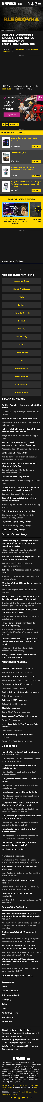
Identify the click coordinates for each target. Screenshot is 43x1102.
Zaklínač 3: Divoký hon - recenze (17, 668)
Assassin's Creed (22, 281)
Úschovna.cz (24, 1040)
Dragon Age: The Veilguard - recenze (19, 716)
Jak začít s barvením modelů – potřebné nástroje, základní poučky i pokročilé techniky (21, 925)
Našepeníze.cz (19, 1046)
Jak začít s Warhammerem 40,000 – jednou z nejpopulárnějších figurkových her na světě (21, 916)
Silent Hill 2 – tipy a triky (13, 530)
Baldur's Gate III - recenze (14, 704)
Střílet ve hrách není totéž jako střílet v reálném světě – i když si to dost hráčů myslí (20, 641)
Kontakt (5, 1088)
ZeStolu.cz (7, 1036)
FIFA (22, 361)
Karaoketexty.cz (9, 1040)
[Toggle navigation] (39, 3)
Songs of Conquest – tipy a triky (17, 494)
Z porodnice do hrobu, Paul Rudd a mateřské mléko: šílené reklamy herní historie (20, 632)
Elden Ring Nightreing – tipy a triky (18, 511)
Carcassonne (8, 982)
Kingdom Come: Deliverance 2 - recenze (21, 680)
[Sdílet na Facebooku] (3, 124)
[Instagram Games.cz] (19, 1097)
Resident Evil (21, 369)
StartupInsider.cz (10, 1049)
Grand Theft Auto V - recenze (16, 712)
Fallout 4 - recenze (11, 720)
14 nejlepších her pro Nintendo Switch (20, 792)
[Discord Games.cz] (23, 1097)
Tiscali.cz (6, 1030)
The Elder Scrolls (21, 313)
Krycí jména (7, 1017)
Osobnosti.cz (19, 1036)
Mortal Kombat (21, 377)
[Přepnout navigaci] (32, 3)
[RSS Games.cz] (31, 1097)
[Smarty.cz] (21, 108)
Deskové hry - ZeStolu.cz (17, 975)
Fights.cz (16, 1043)
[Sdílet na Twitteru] (7, 124)
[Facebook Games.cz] (11, 1097)
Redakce (12, 1085)
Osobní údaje (28, 1085)
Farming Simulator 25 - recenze (17, 684)
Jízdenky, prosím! (10, 1013)
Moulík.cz (6, 1043)
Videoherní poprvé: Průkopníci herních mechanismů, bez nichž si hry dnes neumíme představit (20, 543)
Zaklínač (21, 305)
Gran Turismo (21, 384)
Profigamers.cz (30, 1033)
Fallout (21, 321)
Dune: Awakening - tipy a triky (16, 526)
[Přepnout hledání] (29, 3)
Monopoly (6, 1000)
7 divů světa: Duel (10, 995)
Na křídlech (7, 1022)
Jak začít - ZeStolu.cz (15, 907)
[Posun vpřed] (38, 209)
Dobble (5, 1004)
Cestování (6, 1033)
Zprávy (15, 1030)
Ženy (29, 1030)
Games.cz (17, 1033)
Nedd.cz (35, 1040)
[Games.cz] (12, 3)
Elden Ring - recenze (12, 696)
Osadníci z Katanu (10, 991)
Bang (4, 986)
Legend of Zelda (22, 392)
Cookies (19, 1085)
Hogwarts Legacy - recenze (15, 688)
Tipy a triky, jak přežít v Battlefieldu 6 (19, 418)
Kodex (36, 1085)
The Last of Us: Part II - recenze (17, 672)
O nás (10, 1088)
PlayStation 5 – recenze (13, 856)
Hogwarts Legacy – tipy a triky (16, 522)
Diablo (22, 345)
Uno (4, 1008)
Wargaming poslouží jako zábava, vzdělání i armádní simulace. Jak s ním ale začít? (20, 961)
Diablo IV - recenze (11, 708)
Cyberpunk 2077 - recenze (14, 700)
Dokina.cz (26, 1043)
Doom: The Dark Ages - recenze (17, 741)
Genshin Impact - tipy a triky (15, 477)
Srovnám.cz (32, 1046)
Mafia (21, 297)
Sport (22, 1030)
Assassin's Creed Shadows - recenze (19, 676)
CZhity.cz (6, 1046)
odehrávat (6, 89)
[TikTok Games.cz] (27, 1097)
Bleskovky (20, 49)
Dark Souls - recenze (12, 731)
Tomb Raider (21, 353)
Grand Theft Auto (21, 289)
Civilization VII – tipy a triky (14, 453)
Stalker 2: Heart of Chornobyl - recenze (20, 692)
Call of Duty (21, 337)
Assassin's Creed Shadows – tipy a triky (20, 449)
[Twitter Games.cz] (15, 1097)
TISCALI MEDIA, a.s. (25, 1092)
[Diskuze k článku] (13, 52)
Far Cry (21, 329)
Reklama (5, 1085)
